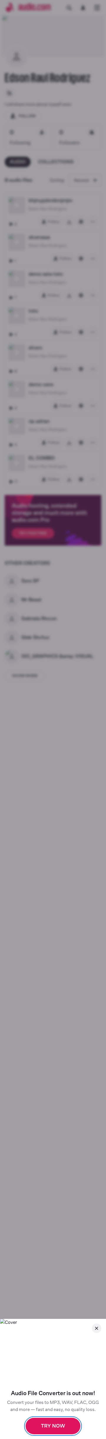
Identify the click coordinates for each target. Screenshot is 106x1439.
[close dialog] (96, 1328)
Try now (53, 1426)
